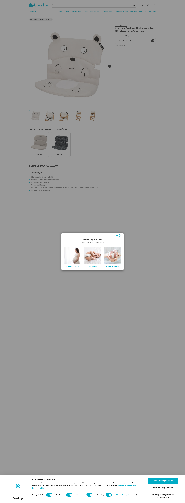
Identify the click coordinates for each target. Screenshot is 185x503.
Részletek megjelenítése (125, 495)
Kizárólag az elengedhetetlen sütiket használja (163, 496)
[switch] (69, 495)
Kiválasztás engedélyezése (163, 488)
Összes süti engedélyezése (163, 481)
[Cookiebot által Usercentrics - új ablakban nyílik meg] (18, 498)
